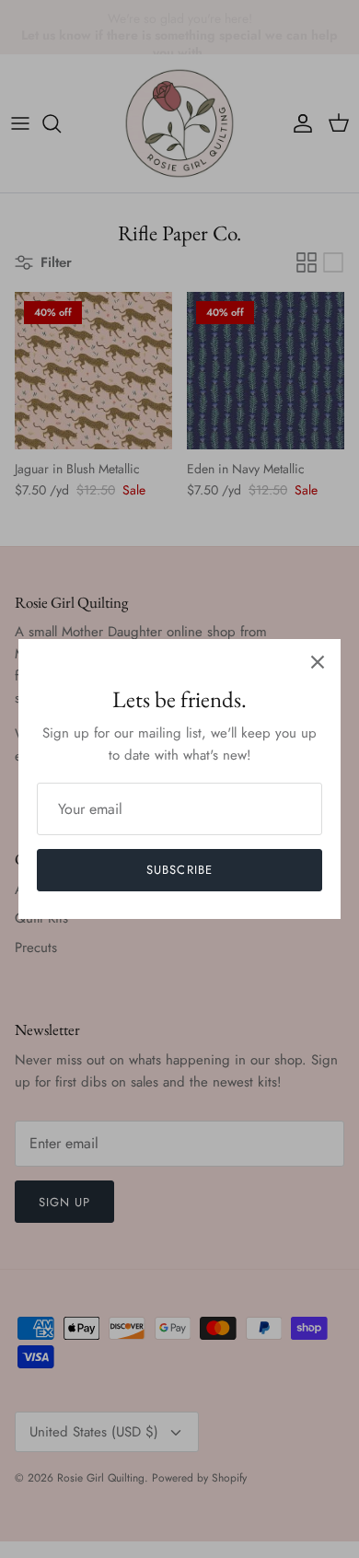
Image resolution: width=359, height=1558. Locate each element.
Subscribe (179, 869)
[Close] (317, 662)
